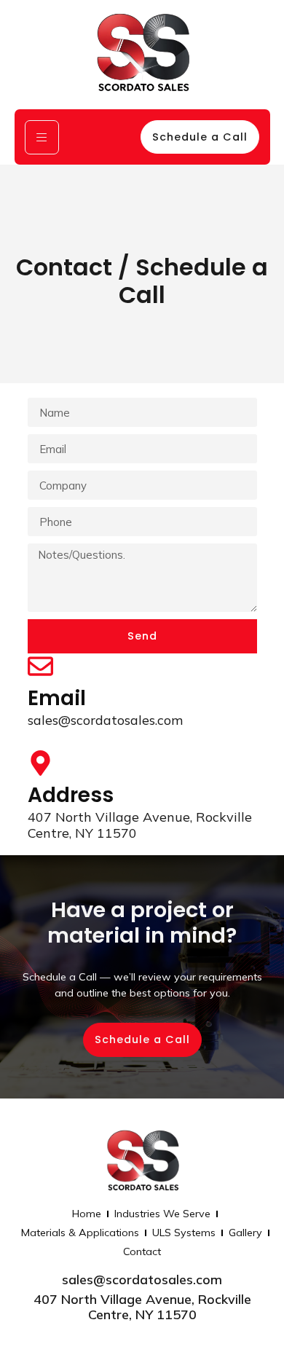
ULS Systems (184, 1232)
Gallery (245, 1232)
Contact (142, 1251)
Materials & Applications (80, 1232)
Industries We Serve (162, 1213)
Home (86, 1213)
